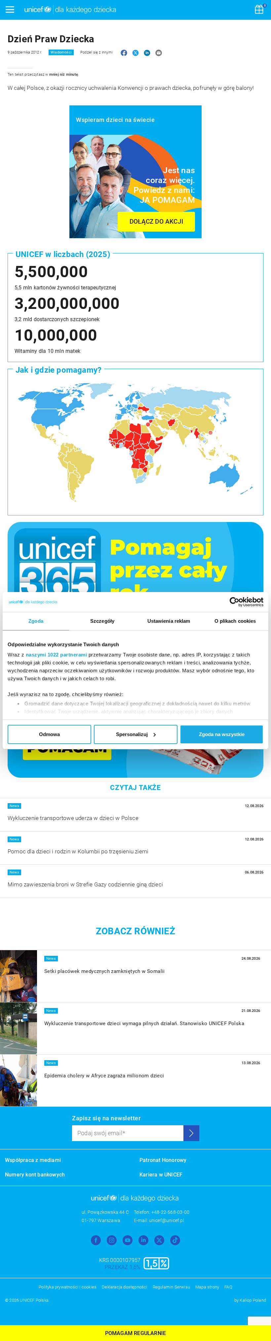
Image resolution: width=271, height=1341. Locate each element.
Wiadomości (61, 52)
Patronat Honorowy (162, 1160)
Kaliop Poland (253, 1300)
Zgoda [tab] (35, 621)
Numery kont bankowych (35, 1175)
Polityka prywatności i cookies (68, 1287)
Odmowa (49, 734)
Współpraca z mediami (33, 1160)
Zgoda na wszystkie (222, 734)
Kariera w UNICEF (160, 1175)
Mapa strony (207, 1287)
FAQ (228, 1287)
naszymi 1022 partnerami (56, 654)
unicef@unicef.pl (166, 1220)
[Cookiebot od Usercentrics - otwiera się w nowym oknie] (234, 602)
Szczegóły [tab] (102, 621)
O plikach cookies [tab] (235, 621)
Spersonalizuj (132, 734)
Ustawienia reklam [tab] (168, 621)
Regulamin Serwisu (171, 1287)
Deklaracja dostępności (124, 1287)
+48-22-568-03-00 (170, 1212)
